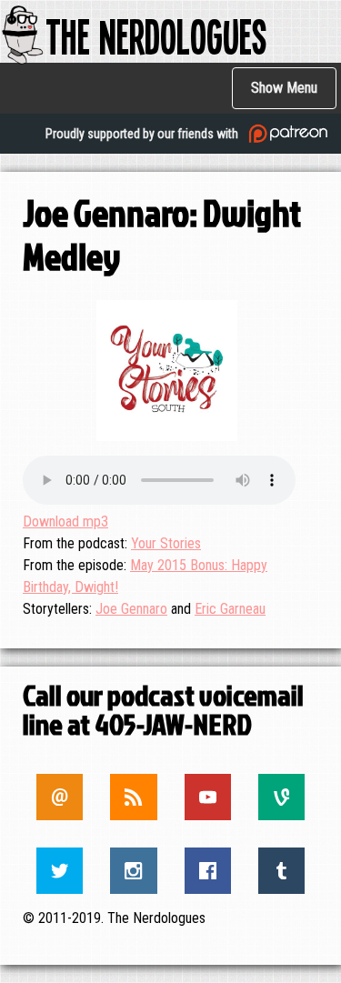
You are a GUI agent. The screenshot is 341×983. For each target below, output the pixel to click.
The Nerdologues (155, 35)
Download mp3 (65, 521)
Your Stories (166, 543)
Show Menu (284, 87)
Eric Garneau (230, 608)
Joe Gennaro (131, 608)
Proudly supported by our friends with (143, 133)
